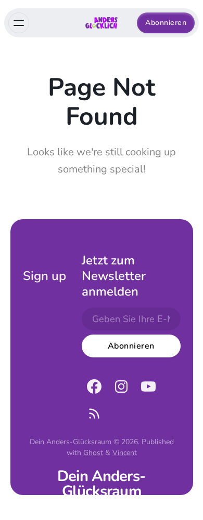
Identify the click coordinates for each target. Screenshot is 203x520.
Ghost (93, 453)
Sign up (44, 276)
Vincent (124, 453)
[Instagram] (121, 386)
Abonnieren (165, 23)
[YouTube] (148, 386)
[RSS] (94, 413)
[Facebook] (94, 386)
